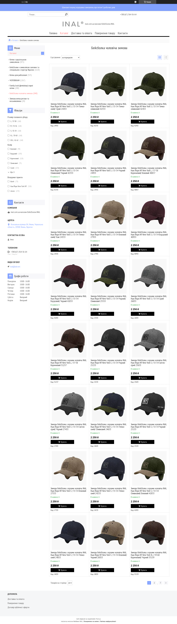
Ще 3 (12, 172)
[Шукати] (66, 14)
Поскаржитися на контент (91, 621)
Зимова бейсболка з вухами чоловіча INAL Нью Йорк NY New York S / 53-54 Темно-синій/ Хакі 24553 (68, 234)
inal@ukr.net (15, 266)
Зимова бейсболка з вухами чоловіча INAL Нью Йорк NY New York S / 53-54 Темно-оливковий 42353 (108, 106)
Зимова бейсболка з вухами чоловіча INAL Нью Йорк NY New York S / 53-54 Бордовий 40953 (149, 234)
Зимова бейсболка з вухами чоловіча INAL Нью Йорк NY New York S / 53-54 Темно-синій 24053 (68, 555)
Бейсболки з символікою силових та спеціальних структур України (24, 68)
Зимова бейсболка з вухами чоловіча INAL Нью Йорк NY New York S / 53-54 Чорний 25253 (108, 362)
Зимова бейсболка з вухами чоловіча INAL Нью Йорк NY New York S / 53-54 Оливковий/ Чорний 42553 (68, 170)
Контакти (123, 33)
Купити (64, 121)
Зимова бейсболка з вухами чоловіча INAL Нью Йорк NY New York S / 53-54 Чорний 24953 (108, 170)
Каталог (64, 33)
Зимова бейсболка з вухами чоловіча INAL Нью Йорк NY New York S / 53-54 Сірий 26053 (149, 298)
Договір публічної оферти (18, 607)
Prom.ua (98, 619)
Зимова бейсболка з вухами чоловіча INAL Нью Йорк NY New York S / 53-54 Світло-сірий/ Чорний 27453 (68, 427)
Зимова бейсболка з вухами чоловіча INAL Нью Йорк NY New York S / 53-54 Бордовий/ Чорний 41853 (68, 298)
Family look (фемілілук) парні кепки (21, 86)
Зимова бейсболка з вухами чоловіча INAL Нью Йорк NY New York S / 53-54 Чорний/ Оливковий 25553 (108, 298)
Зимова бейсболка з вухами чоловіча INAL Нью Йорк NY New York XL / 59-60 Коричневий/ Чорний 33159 (149, 555)
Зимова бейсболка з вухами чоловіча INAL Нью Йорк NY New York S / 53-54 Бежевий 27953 (108, 234)
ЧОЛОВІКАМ (14, 80)
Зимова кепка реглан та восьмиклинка (19, 99)
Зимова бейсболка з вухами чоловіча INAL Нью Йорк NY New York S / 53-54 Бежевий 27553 (68, 491)
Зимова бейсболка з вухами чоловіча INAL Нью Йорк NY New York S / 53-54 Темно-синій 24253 (108, 491)
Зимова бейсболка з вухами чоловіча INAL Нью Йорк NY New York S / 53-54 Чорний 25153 (149, 427)
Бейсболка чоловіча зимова (21, 93)
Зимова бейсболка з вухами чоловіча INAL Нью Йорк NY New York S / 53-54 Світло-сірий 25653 (149, 362)
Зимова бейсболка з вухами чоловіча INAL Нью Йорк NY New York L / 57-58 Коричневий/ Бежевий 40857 (149, 170)
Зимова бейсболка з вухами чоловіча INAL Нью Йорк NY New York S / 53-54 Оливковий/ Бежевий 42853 (149, 491)
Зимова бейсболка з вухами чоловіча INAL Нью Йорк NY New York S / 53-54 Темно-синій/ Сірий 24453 (68, 106)
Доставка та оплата (81, 33)
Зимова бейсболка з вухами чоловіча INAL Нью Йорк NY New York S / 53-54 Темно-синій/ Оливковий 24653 (108, 427)
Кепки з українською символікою (18, 60)
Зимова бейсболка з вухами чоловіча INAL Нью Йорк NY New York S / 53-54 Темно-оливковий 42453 (149, 106)
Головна (53, 33)
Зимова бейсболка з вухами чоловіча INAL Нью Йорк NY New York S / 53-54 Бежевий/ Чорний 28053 (109, 555)
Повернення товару (105, 33)
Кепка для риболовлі (18, 75)
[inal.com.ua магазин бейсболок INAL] (73, 24)
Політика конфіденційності (108, 621)
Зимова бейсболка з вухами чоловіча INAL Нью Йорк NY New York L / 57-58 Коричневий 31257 (68, 362)
